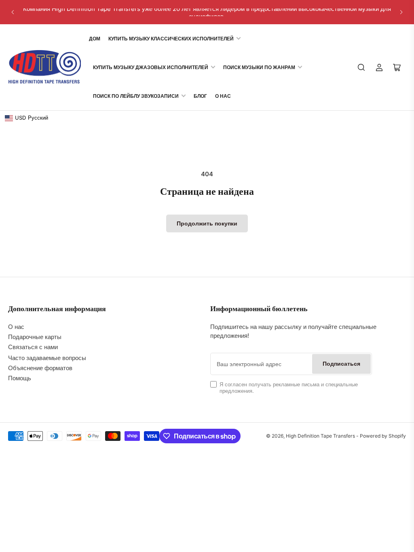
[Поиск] (361, 67)
